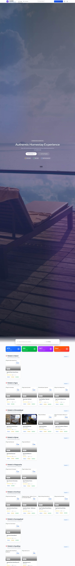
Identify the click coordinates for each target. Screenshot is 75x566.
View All (65, 356)
